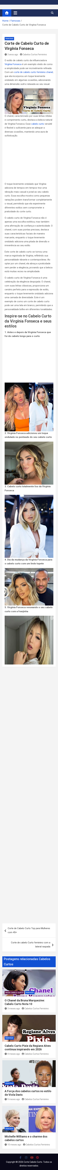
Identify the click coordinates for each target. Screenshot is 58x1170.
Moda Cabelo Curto (14, 993)
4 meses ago (13, 1054)
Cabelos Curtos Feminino (35, 54)
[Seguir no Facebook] (20, 1157)
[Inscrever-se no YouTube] (32, 1157)
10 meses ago (14, 1144)
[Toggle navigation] (15, 12)
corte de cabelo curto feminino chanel (33, 72)
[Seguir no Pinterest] (37, 1157)
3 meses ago (13, 1008)
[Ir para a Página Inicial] (6, 13)
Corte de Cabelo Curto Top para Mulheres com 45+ (29, 930)
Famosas (9, 39)
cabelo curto (37, 123)
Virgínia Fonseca (13, 64)
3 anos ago (12, 54)
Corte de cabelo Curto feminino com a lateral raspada (30, 944)
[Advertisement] (29, 160)
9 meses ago (13, 1099)
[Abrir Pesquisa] (52, 12)
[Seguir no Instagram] (26, 1157)
